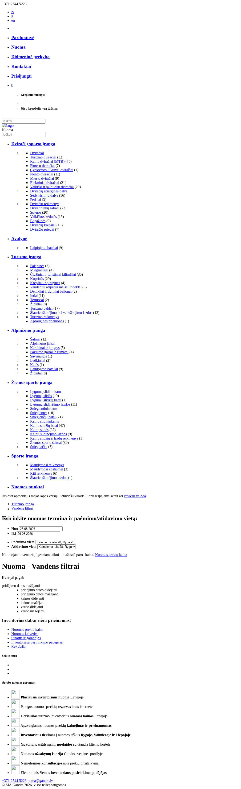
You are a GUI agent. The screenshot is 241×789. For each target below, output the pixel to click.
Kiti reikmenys (41, 473)
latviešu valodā (135, 496)
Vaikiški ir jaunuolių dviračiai (52, 187)
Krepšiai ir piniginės (45, 283)
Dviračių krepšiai (43, 225)
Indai (34, 296)
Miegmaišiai (39, 270)
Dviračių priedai (42, 229)
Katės (34, 365)
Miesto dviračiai (42, 178)
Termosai (37, 300)
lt (12, 16)
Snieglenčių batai (43, 417)
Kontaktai (21, 66)
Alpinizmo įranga (28, 330)
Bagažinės (37, 221)
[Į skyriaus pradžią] (8, 126)
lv (12, 12)
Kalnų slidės (39, 430)
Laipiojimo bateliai (44, 248)
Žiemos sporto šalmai (46, 442)
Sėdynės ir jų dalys (44, 195)
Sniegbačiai (38, 447)
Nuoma (18, 47)
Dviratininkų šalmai (44, 208)
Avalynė (19, 238)
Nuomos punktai (27, 486)
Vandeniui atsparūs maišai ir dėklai (55, 287)
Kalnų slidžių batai (44, 426)
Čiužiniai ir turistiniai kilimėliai (53, 274)
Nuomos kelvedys (24, 634)
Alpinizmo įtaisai (42, 343)
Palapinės (37, 266)
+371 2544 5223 (14, 781)
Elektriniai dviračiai (44, 183)
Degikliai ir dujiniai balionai (51, 291)
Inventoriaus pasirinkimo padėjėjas (37, 642)
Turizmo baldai (41, 308)
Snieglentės (38, 413)
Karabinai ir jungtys (45, 348)
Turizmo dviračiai (43, 157)
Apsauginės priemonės (47, 321)
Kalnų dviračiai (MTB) (47, 161)
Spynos (35, 212)
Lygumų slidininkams (46, 392)
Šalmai (35, 339)
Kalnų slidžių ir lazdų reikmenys (54, 438)
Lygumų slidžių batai (45, 400)
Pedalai (35, 200)
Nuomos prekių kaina (111, 555)
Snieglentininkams (43, 409)
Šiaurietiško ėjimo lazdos (48, 478)
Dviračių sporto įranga (33, 143)
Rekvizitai (18, 646)
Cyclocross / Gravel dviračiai (51, 170)
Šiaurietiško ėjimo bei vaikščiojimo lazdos (61, 313)
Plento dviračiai (41, 174)
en (13, 20)
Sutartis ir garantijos (26, 638)
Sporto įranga (24, 455)
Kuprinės (37, 279)
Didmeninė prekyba (30, 56)
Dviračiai (37, 153)
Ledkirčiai (37, 360)
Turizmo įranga (26, 256)
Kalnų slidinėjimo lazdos (48, 434)
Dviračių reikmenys (44, 204)
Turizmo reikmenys (44, 317)
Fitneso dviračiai (42, 166)
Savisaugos (38, 356)
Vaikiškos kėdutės (43, 217)
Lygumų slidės (41, 396)
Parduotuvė (22, 37)
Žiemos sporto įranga (31, 382)
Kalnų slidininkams (44, 421)
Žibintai (36, 304)
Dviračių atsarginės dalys (48, 191)
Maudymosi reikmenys (47, 465)
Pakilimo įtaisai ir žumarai (49, 352)
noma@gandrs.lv (40, 781)
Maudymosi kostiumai (46, 469)
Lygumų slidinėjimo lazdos (50, 404)
